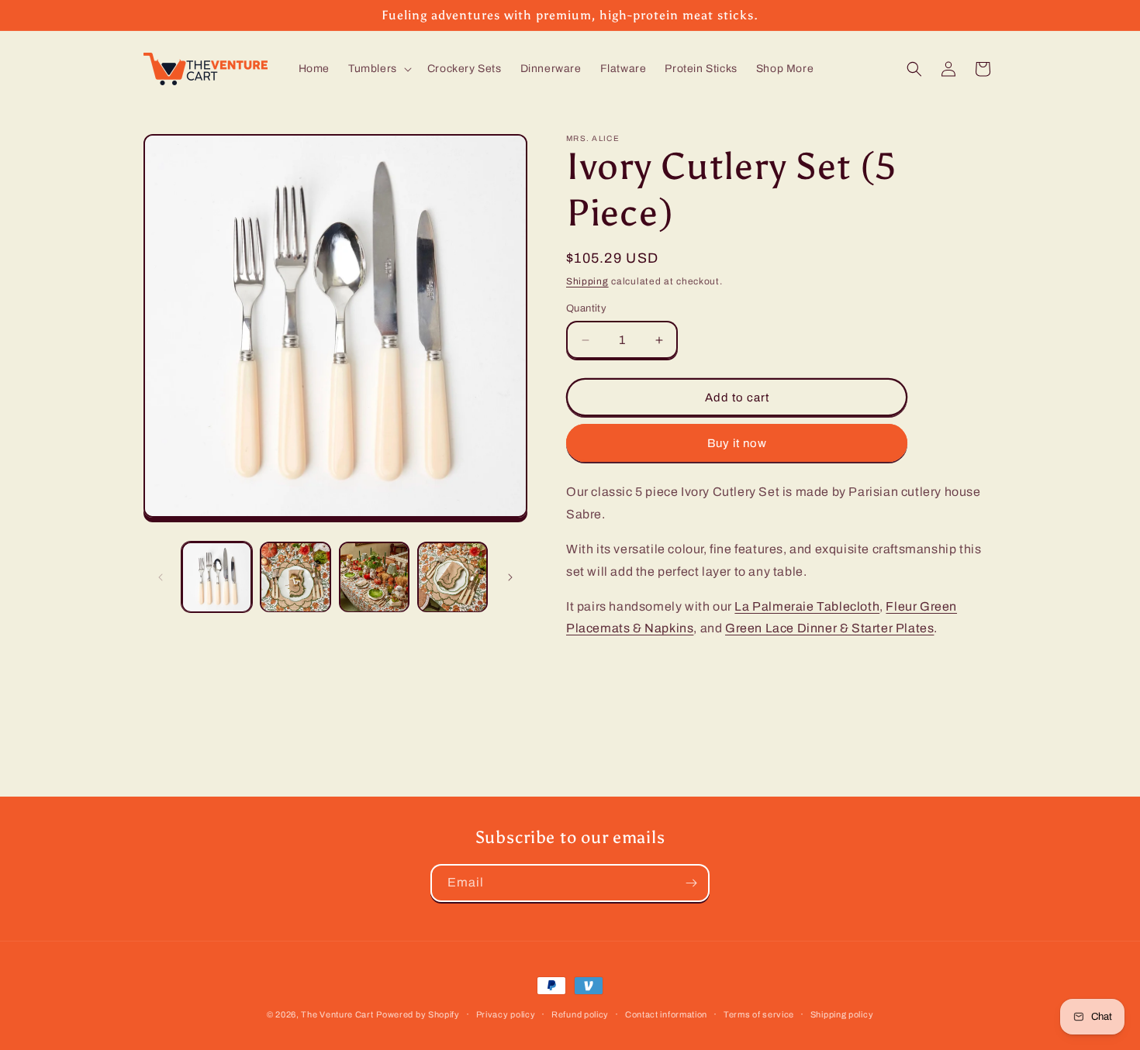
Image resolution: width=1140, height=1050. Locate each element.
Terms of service (759, 1013)
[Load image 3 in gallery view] (374, 577)
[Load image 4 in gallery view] (452, 577)
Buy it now (737, 443)
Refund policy (580, 1013)
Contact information (666, 1013)
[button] (378, 69)
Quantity (586, 308)
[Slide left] (160, 577)
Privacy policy (506, 1013)
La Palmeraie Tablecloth (806, 606)
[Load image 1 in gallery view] (216, 577)
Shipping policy (842, 1013)
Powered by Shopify (418, 1014)
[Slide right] (510, 577)
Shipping (587, 281)
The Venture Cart (337, 1014)
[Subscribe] (691, 883)
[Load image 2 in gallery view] (295, 577)
